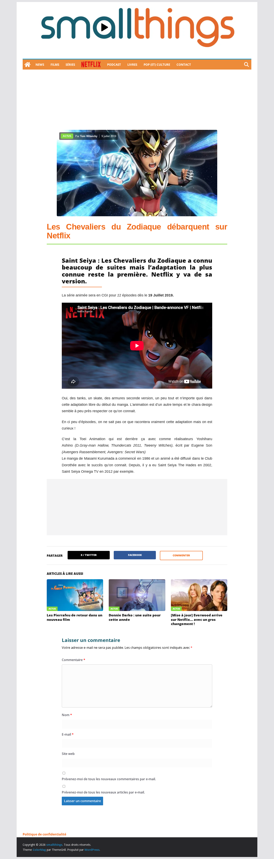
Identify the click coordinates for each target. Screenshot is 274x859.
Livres (132, 65)
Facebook (135, 555)
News (40, 65)
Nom (67, 715)
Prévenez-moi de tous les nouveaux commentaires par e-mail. (109, 779)
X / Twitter (89, 555)
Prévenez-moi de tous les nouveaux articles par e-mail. (103, 792)
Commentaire (73, 660)
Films (55, 65)
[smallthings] (27, 64)
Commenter (181, 555)
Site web (68, 753)
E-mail (68, 734)
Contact (184, 65)
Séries (70, 65)
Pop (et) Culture (157, 65)
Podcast (114, 65)
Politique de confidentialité (44, 834)
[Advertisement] (137, 100)
